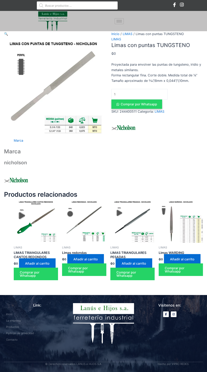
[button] (6, 34)
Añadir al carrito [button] (37, 263)
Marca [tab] (18, 140)
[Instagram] (182, 4)
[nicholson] (123, 128)
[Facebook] (174, 4)
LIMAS (127, 34)
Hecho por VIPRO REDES (173, 364)
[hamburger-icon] (119, 21)
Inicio (115, 34)
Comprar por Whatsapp (139, 104)
